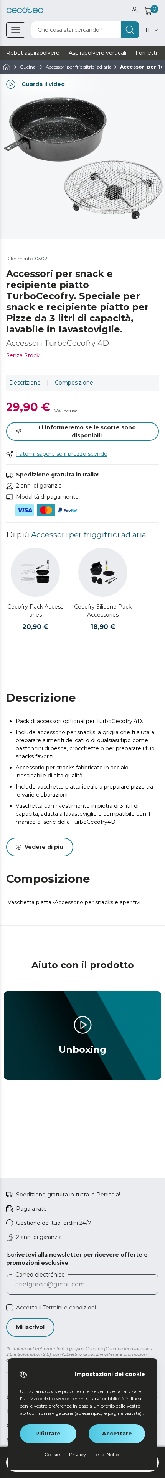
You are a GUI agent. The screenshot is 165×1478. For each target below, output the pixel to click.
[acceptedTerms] (9, 1307)
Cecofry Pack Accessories (35, 610)
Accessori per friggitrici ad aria (88, 534)
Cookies (53, 1454)
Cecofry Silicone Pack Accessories (103, 610)
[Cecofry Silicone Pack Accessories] (102, 572)
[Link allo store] (24, 10)
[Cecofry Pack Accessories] (35, 572)
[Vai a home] (6, 67)
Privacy (77, 1454)
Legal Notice (107, 1454)
